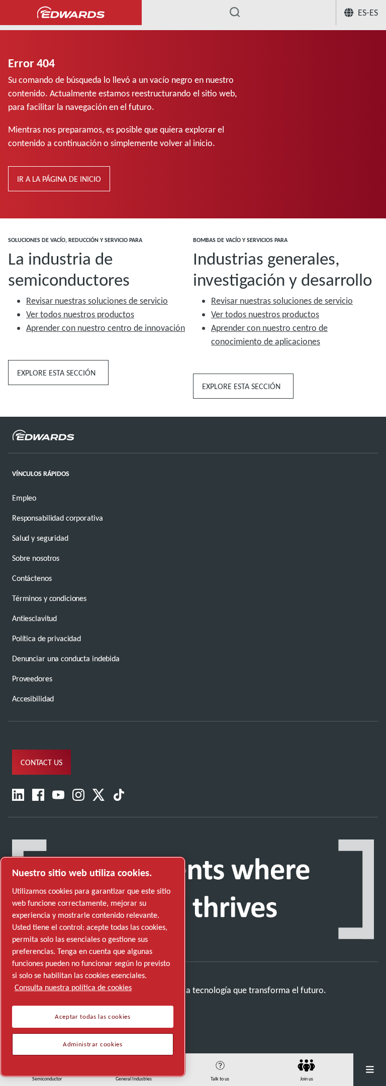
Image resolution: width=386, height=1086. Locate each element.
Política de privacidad (46, 638)
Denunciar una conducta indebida (66, 658)
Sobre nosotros (35, 558)
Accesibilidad (33, 698)
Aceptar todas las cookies (92, 1017)
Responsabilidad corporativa (57, 518)
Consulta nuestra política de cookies (73, 987)
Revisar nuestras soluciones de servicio (97, 300)
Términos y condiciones (49, 598)
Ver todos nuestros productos (80, 314)
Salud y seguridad (40, 538)
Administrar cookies (92, 1044)
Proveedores (32, 678)
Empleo (24, 498)
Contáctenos (32, 578)
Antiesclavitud (34, 618)
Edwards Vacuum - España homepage (71, 13)
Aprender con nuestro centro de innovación (105, 327)
